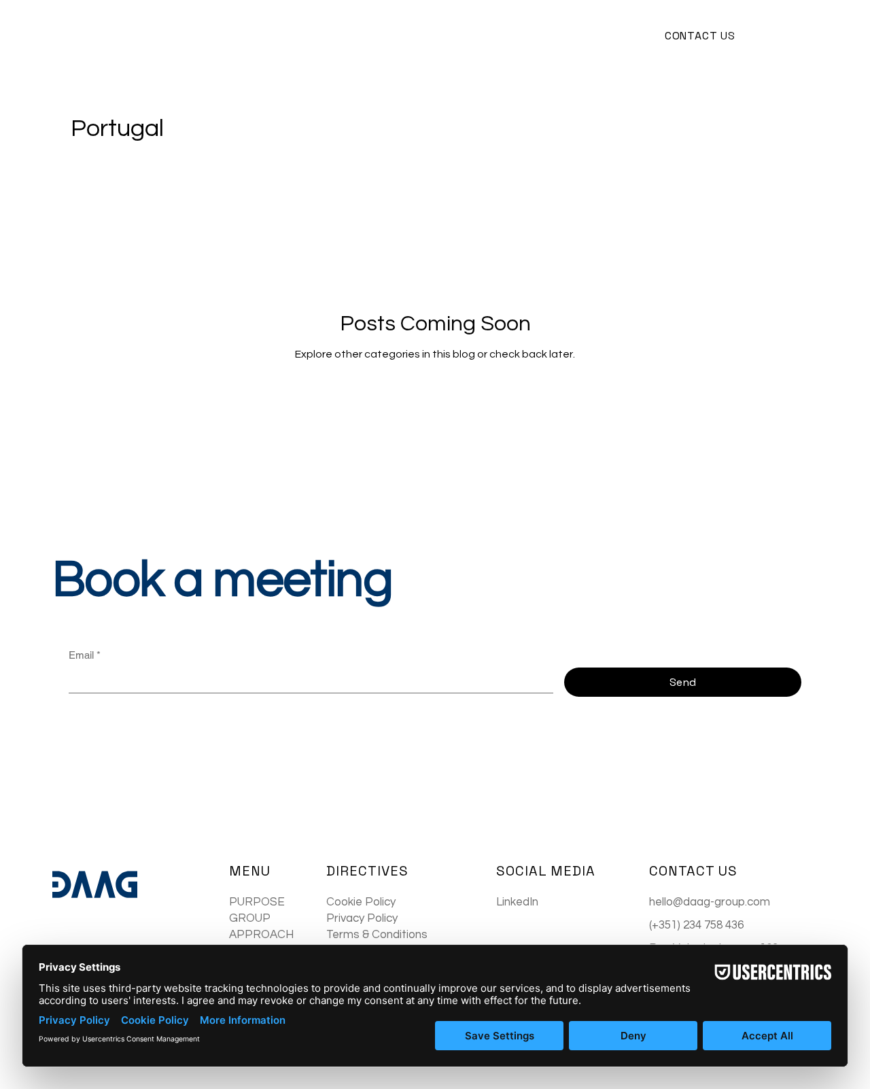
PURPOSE (257, 902)
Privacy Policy (362, 918)
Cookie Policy (361, 902)
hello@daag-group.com (709, 902)
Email (85, 655)
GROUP (250, 918)
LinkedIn (517, 902)
